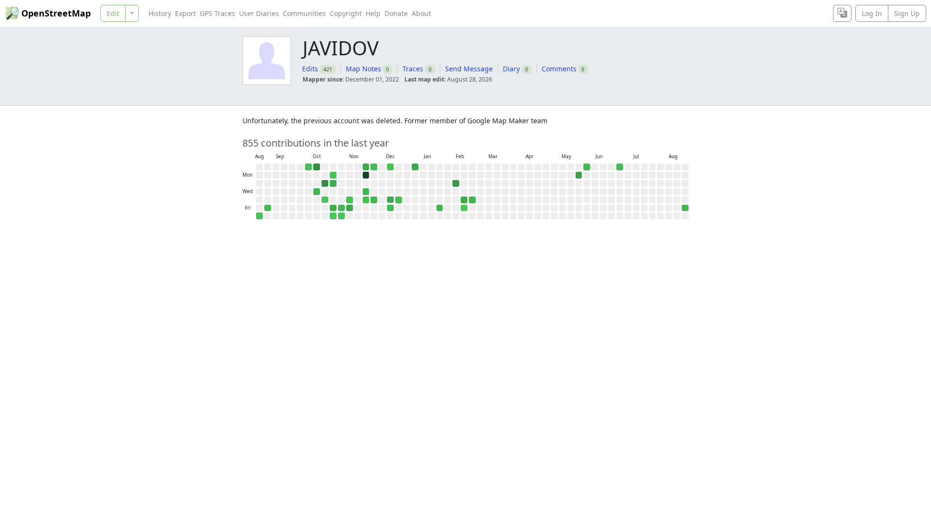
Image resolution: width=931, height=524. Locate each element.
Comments (559, 68)
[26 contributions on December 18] (390, 199)
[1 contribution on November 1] (333, 216)
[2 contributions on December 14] (390, 167)
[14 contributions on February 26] (472, 199)
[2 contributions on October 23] (324, 199)
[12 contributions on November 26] (366, 191)
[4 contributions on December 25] (398, 199)
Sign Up (907, 13)
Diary (511, 68)
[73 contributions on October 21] (324, 183)
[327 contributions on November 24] (366, 175)
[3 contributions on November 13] (349, 199)
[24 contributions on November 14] (349, 208)
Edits (310, 68)
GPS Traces (217, 13)
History (159, 13)
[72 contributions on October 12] (316, 167)
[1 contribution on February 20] (464, 208)
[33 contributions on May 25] (579, 175)
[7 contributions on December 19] (390, 208)
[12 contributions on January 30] (439, 208)
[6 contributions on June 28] (619, 167)
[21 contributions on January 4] (415, 167)
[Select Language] (842, 13)
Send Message (469, 68)
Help (373, 13)
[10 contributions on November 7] (341, 208)
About (421, 13)
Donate (396, 13)
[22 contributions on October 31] (333, 208)
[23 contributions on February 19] (464, 199)
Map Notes (363, 68)
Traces (412, 68)
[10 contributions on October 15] (316, 191)
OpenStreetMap (56, 13)
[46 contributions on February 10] (455, 183)
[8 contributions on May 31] (586, 167)
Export (185, 13)
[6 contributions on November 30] (373, 167)
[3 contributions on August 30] (259, 216)
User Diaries (259, 13)
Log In (872, 13)
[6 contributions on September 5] (267, 208)
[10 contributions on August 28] (685, 208)
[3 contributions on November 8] (341, 216)
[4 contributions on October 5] (308, 167)
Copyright (346, 13)
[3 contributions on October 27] (333, 175)
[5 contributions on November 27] (366, 199)
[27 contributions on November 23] (366, 167)
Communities (304, 13)
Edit (113, 13)
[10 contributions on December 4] (373, 199)
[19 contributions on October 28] (333, 183)
